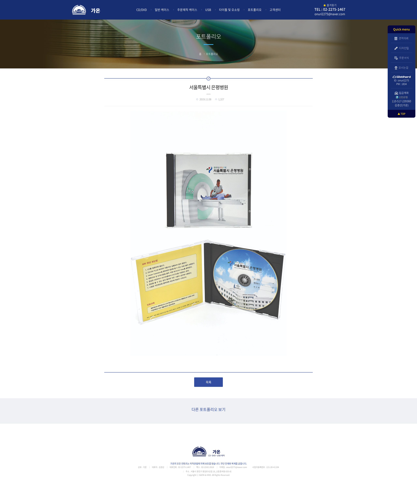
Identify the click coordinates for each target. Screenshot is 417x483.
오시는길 (403, 67)
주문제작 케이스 (187, 9)
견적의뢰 (403, 38)
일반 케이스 (162, 9)
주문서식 (403, 58)
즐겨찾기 (332, 5)
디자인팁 (403, 48)
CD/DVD (141, 9)
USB (208, 9)
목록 (208, 382)
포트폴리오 (255, 9)
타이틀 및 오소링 (229, 9)
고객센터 (275, 9)
